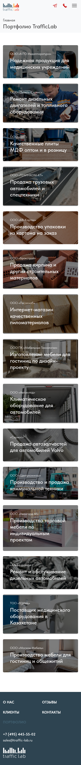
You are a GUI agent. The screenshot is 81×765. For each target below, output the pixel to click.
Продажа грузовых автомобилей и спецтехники (32, 188)
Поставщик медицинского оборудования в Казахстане (40, 616)
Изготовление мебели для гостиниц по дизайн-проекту (40, 360)
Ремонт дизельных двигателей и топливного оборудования (39, 105)
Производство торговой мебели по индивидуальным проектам (37, 530)
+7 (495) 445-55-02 (19, 734)
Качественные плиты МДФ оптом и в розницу (38, 146)
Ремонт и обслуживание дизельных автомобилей (38, 574)
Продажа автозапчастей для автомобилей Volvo (38, 447)
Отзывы (49, 702)
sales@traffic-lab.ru (17, 740)
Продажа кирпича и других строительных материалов (34, 271)
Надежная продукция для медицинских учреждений (40, 63)
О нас (8, 702)
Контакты (51, 712)
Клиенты (11, 712)
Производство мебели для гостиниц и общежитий (40, 658)
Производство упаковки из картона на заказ (38, 229)
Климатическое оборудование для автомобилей (31, 405)
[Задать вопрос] (55, 6)
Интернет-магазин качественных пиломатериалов (31, 316)
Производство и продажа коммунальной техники (39, 485)
